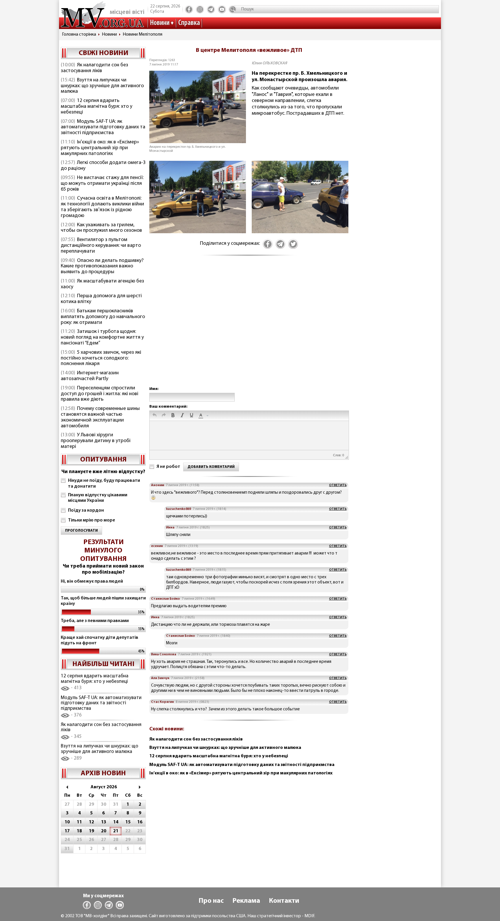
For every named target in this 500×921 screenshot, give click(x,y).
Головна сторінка (79, 34)
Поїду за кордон (86, 510)
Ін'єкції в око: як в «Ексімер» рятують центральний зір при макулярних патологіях (100, 148)
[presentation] (154, 416)
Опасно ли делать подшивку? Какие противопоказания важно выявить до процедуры (102, 266)
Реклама (246, 901)
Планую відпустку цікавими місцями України (97, 498)
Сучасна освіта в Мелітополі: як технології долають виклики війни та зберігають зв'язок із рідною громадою (102, 207)
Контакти (284, 901)
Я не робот (168, 466)
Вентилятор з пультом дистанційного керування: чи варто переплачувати (101, 245)
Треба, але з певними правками (95, 621)
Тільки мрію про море (91, 520)
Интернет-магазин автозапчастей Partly (90, 376)
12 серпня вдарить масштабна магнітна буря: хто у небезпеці (96, 106)
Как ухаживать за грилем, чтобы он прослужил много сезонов (101, 228)
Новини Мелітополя (142, 34)
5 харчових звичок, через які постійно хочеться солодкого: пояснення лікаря (101, 358)
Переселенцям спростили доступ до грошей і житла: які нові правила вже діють (99, 394)
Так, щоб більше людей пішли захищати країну (103, 601)
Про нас (211, 901)
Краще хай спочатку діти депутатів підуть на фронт (99, 640)
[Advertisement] (248, 327)
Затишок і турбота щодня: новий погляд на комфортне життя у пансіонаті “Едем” (102, 337)
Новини (160, 23)
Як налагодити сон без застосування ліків (94, 68)
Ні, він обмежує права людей (92, 581)
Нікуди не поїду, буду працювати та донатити (104, 483)
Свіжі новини (103, 53)
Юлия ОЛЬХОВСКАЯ (269, 63)
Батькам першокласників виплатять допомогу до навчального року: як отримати (103, 317)
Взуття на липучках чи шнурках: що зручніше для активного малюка (102, 86)
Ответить (338, 485)
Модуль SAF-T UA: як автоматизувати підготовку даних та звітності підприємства (103, 127)
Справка (189, 23)
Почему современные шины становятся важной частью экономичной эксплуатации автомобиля (100, 417)
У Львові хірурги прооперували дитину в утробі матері (95, 441)
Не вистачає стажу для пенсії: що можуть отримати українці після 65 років (102, 183)
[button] (154, 415)
